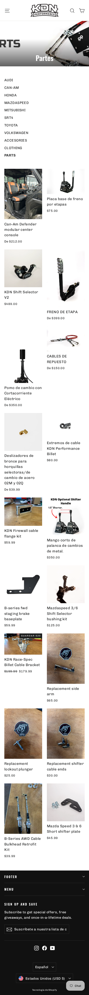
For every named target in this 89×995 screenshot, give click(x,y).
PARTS (10, 155)
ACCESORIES (15, 140)
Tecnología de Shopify (44, 990)
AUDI (8, 80)
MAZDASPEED (16, 103)
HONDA (10, 95)
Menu (9, 889)
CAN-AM (11, 88)
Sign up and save (21, 904)
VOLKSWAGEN (16, 133)
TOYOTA (11, 125)
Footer (10, 876)
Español (41, 967)
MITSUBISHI (14, 110)
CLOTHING (13, 148)
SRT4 (8, 118)
